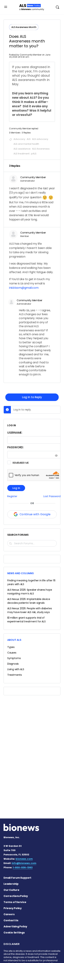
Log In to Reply (32, 397)
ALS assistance (22, 148)
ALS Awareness (41, 148)
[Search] (57, 7)
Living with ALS (15, 669)
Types (11, 647)
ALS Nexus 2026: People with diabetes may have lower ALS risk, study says (29, 610)
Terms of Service (15, 902)
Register (12, 496)
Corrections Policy (16, 896)
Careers (9, 914)
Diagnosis (13, 664)
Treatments (14, 675)
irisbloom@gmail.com (23, 288)
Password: (15, 447)
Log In (16, 488)
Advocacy (19, 139)
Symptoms (14, 658)
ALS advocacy (40, 139)
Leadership (11, 884)
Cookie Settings (14, 932)
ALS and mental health (26, 144)
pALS (33, 153)
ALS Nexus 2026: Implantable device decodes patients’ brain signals (28, 601)
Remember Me (21, 463)
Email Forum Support (17, 878)
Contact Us (11, 920)
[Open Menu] (6, 7)
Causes (11, 652)
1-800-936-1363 (23, 867)
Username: (14, 432)
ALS (29, 139)
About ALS (14, 640)
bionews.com (24, 859)
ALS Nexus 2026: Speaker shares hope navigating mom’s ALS (29, 591)
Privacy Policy (13, 908)
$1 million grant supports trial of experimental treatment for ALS (26, 619)
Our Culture (11, 890)
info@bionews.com (24, 863)
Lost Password (52, 496)
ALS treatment (22, 153)
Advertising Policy (15, 926)
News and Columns (20, 573)
